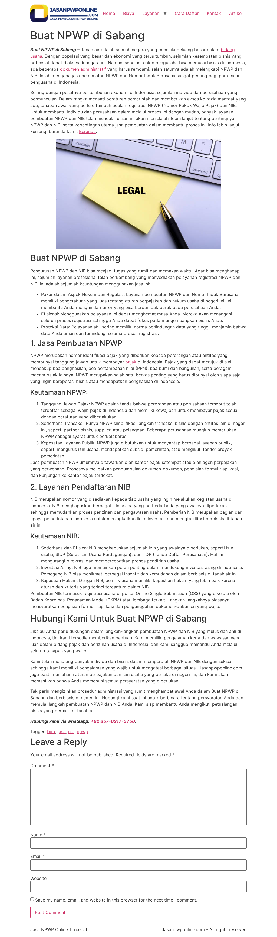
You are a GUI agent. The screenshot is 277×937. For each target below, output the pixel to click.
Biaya (128, 13)
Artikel (236, 13)
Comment (42, 765)
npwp (82, 731)
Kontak (214, 13)
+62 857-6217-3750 (113, 721)
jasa (62, 731)
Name (38, 834)
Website (38, 878)
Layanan (150, 13)
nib (71, 731)
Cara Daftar (187, 13)
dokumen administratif (83, 69)
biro (51, 731)
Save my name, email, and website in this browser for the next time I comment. (116, 900)
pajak (130, 362)
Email (37, 856)
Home (109, 13)
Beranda (87, 131)
